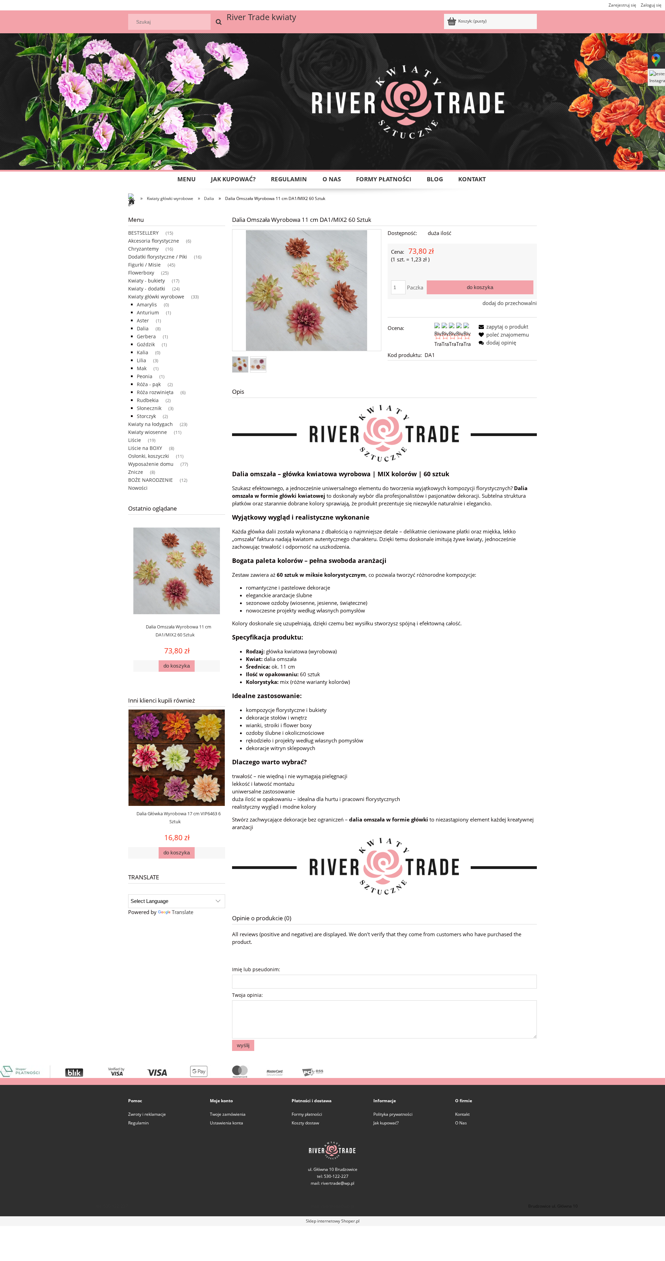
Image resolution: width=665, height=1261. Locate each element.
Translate (182, 911)
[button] (502, 326)
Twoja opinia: (247, 995)
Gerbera (146, 336)
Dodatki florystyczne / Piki (157, 256)
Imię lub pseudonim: (256, 969)
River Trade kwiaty (261, 17)
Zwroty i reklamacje (147, 1114)
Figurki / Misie (144, 264)
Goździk (146, 344)
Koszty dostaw (305, 1123)
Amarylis (147, 304)
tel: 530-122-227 (112, 1206)
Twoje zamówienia (228, 1114)
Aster (143, 320)
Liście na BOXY (145, 448)
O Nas (461, 1123)
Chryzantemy (143, 248)
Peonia (144, 376)
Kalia (142, 352)
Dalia (143, 328)
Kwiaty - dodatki (146, 288)
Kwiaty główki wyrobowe (156, 296)
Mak (142, 368)
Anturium (148, 312)
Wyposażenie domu (151, 464)
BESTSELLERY (143, 232)
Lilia (141, 360)
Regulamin (138, 1123)
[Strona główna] (133, 201)
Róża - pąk (149, 384)
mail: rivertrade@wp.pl (332, 1183)
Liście (134, 440)
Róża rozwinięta (155, 392)
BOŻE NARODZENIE (150, 480)
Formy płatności (307, 1114)
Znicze (135, 472)
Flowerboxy (141, 272)
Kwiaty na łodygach (150, 424)
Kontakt (462, 1114)
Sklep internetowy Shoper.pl (333, 1221)
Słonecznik (149, 408)
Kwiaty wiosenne (147, 432)
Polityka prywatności (393, 1114)
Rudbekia (148, 400)
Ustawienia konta (226, 1123)
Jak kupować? (386, 1123)
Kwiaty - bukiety (146, 280)
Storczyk (146, 416)
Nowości (138, 488)
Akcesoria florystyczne (153, 240)
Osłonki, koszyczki (148, 456)
